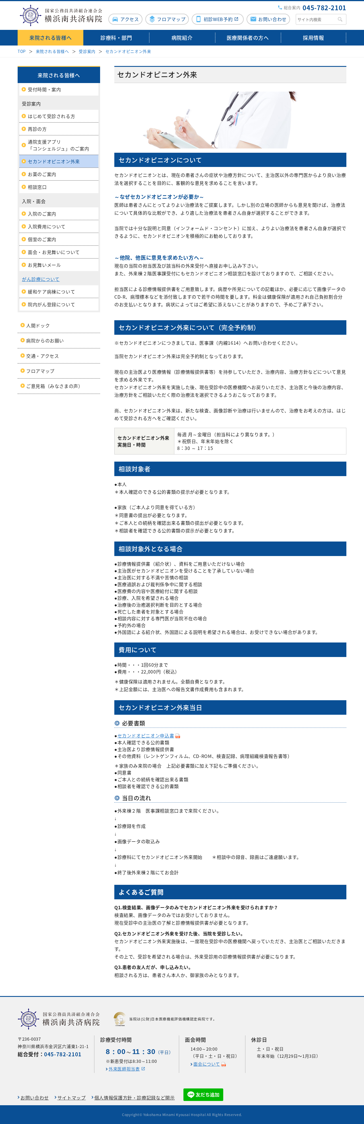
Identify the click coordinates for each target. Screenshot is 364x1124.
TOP (22, 51)
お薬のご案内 (42, 174)
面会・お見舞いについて (54, 252)
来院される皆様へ (50, 38)
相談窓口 (37, 186)
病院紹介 (182, 38)
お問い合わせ (272, 19)
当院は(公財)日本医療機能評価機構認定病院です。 (173, 1019)
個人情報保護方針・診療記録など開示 (134, 1097)
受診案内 (87, 51)
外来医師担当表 (124, 1069)
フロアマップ (171, 19)
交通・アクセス (42, 355)
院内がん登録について (51, 304)
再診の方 (37, 128)
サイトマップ (71, 1097)
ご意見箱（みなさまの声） (54, 386)
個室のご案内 (42, 239)
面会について (206, 1064)
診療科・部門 (116, 38)
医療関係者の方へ (248, 38)
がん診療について (41, 279)
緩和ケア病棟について (51, 291)
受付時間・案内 (44, 89)
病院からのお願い (45, 340)
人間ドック (38, 325)
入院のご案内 (42, 213)
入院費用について (47, 226)
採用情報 (313, 38)
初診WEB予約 (218, 19)
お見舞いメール (44, 264)
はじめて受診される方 (51, 116)
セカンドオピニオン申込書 (145, 735)
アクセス (129, 19)
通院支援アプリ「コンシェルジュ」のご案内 (58, 145)
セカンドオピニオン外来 (128, 51)
